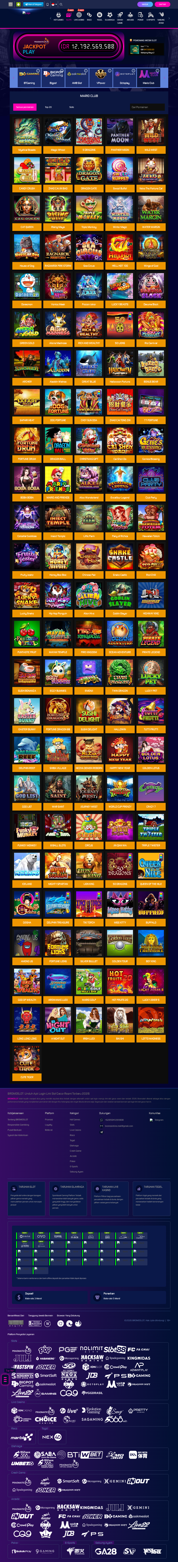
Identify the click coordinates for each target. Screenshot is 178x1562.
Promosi (49, 1119)
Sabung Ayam (161, 21)
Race (89, 20)
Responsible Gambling (18, 1124)
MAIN (91, 247)
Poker (140, 20)
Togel (99, 20)
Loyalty (48, 1124)
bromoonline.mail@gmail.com (119, 1126)
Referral (48, 1129)
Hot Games (58, 20)
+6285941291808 (114, 1119)
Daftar (162, 4)
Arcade (130, 20)
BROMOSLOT (13, 1098)
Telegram (159, 1119)
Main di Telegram (35, 4)
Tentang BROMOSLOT (18, 1119)
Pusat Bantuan (15, 1129)
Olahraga (110, 20)
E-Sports (151, 20)
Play (29, 52)
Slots (68, 20)
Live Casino (79, 20)
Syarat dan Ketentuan (18, 1135)
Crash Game (120, 21)
